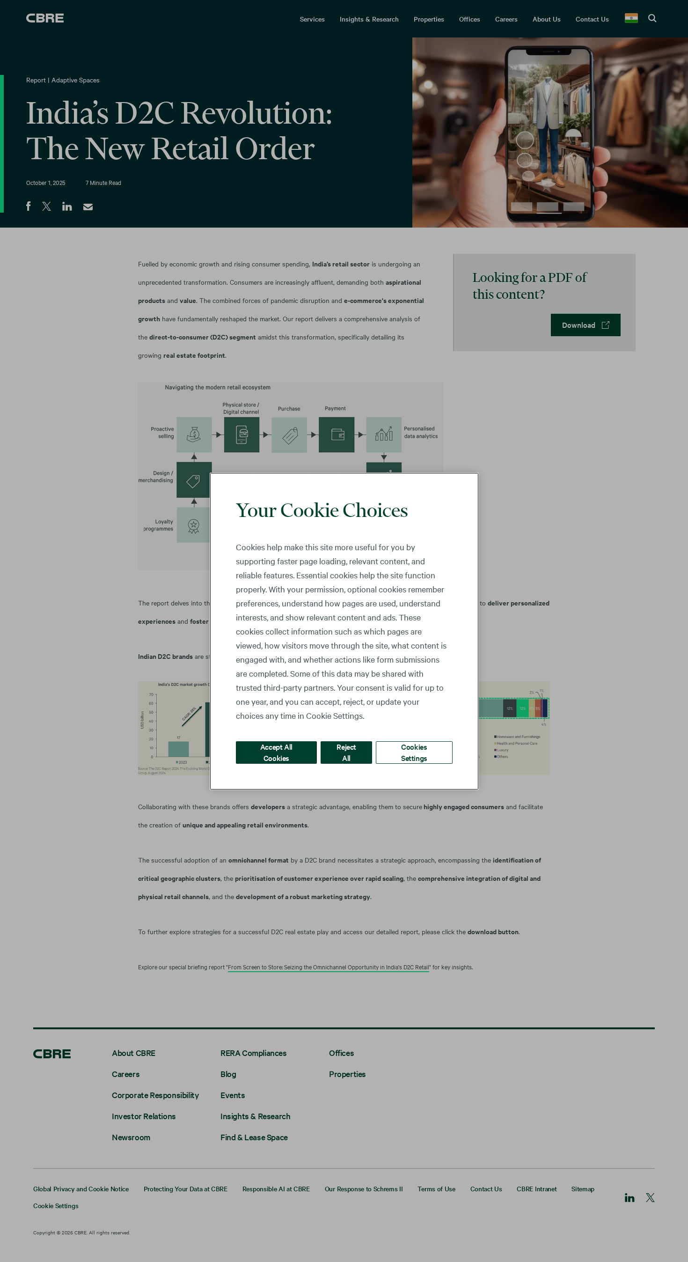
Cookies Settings (414, 751)
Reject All (346, 751)
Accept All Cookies (276, 751)
